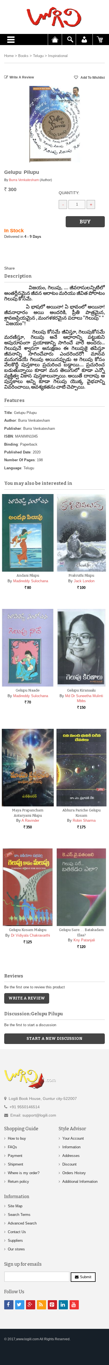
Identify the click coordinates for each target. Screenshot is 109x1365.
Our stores (16, 1249)
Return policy (18, 1181)
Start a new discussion (54, 1038)
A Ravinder (30, 820)
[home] (54, 17)
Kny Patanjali (84, 940)
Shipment (15, 1164)
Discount (69, 1164)
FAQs (12, 1147)
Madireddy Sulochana (30, 581)
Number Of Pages (19, 460)
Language (12, 468)
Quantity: (69, 193)
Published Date (17, 452)
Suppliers (15, 1240)
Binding (11, 444)
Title (8, 413)
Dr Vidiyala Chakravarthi (30, 935)
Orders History (74, 1173)
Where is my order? (23, 1173)
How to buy (17, 1138)
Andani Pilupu (27, 575)
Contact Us (17, 1232)
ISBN (8, 436)
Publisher (12, 428)
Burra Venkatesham (24, 180)
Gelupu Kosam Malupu (27, 930)
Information (71, 1147)
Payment (15, 1156)
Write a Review (22, 77)
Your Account (73, 1138)
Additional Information (80, 1181)
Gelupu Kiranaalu (81, 690)
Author (10, 420)
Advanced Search (22, 1223)
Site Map (15, 1206)
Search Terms (19, 1215)
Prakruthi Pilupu (81, 575)
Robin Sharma (84, 820)
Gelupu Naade (28, 690)
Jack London (84, 581)
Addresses (71, 1156)
